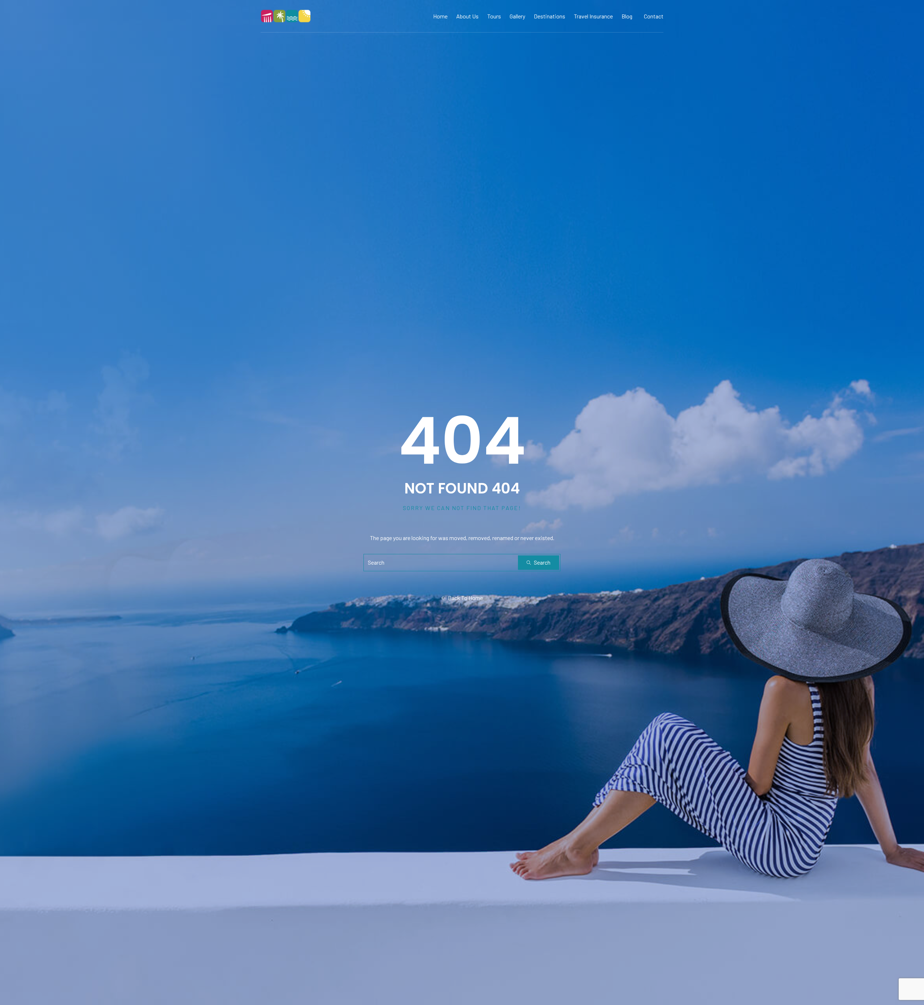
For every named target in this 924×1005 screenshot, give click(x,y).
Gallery (517, 16)
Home (440, 16)
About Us (467, 16)
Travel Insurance (593, 16)
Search (541, 562)
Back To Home (464, 598)
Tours (494, 16)
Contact (653, 16)
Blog (627, 16)
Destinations (549, 16)
